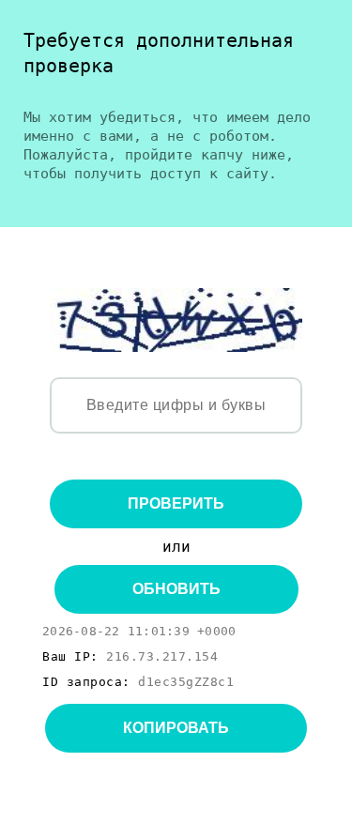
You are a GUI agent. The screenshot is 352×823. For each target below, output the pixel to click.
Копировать (176, 728)
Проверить (176, 503)
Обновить (176, 589)
